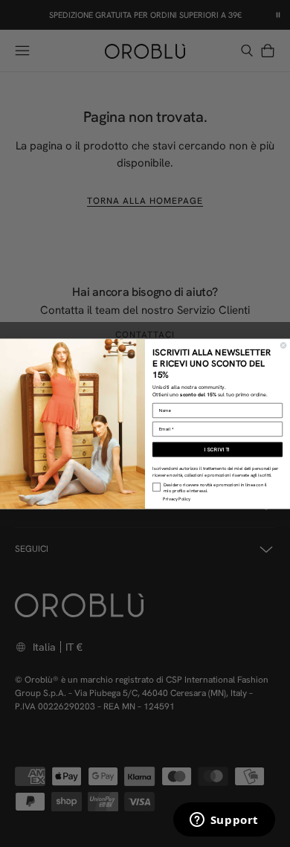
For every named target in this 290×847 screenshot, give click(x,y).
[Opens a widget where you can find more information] (224, 821)
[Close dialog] (283, 345)
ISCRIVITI (217, 449)
